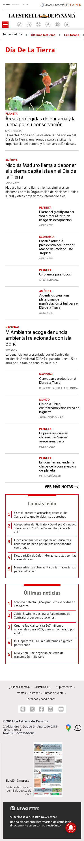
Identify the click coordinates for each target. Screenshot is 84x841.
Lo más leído (42, 503)
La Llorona (71, 35)
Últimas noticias (42, 593)
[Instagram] (50, 709)
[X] (32, 709)
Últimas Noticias (43, 35)
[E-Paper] (73, 4)
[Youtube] (61, 709)
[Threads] (23, 709)
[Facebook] (41, 709)
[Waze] (77, 728)
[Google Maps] (68, 728)
